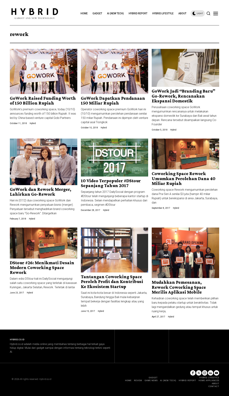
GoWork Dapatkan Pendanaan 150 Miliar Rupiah (113, 101)
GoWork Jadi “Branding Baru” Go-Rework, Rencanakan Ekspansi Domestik (183, 96)
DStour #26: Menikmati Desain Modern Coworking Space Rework (42, 267)
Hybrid (33, 123)
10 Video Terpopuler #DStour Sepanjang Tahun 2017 (111, 183)
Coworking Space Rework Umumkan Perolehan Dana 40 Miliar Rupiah (183, 178)
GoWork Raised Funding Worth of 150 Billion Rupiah (43, 101)
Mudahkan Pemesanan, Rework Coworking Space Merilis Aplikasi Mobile (179, 287)
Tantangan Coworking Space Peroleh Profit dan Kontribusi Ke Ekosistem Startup (112, 281)
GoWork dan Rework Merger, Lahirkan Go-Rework (40, 192)
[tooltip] (193, 373)
